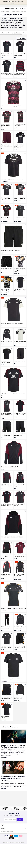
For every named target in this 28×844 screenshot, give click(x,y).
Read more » (4, 757)
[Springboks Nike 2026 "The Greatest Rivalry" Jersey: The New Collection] (13, 736)
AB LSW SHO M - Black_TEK (19, 361)
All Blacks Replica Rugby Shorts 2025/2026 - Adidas (11, 250)
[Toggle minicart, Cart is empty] (25, 8)
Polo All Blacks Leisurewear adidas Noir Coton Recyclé (6, 361)
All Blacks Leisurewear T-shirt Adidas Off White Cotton (20, 342)
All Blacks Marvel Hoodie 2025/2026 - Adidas (19, 697)
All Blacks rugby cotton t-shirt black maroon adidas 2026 (7, 505)
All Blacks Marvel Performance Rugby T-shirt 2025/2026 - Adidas (13, 608)
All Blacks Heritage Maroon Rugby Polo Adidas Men (19, 74)
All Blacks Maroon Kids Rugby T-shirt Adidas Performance (20, 555)
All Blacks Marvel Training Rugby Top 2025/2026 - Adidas (19, 576)
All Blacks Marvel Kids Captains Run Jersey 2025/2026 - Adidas (5, 291)
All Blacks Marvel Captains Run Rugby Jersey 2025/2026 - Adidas (20, 270)
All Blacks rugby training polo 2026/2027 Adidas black (20, 414)
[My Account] (21, 8)
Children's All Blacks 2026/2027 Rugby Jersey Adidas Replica (5, 198)
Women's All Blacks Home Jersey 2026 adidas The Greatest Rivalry (19, 146)
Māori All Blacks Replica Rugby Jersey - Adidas (5, 218)
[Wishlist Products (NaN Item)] (23, 8)
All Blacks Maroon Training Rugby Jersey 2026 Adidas (11, 106)
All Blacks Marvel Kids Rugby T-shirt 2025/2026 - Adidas (12, 679)
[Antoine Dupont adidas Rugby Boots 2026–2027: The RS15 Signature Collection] (13, 767)
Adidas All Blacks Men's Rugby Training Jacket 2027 (6, 485)
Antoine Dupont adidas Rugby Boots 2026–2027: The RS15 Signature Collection (13, 778)
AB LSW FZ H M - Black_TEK (6, 341)
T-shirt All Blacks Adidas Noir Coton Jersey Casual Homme (20, 290)
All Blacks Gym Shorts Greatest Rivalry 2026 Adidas (6, 145)
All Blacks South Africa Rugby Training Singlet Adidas (20, 125)
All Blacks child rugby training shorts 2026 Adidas (20, 434)
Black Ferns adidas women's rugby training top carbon (6, 575)
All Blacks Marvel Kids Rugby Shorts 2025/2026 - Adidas (6, 697)
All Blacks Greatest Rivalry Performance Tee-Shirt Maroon (6, 125)
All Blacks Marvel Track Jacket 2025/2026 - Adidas (20, 627)
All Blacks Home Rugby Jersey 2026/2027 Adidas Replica (12, 179)
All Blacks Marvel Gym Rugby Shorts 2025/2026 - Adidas (20, 646)
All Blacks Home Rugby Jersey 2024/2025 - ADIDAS (20, 218)
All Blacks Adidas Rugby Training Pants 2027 (5, 627)
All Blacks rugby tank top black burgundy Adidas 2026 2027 (6, 414)
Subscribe (20, 819)
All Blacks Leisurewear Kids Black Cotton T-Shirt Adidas (12, 323)
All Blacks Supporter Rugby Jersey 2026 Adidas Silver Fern (7, 74)
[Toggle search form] (19, 8)
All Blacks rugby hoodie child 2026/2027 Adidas (6, 555)
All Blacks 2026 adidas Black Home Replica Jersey (6, 54)
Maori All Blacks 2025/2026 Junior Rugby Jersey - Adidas (19, 197)
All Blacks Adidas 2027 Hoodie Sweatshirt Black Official (11, 537)
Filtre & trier (22, 38)
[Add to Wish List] (11, 41)
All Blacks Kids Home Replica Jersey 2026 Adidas (20, 54)
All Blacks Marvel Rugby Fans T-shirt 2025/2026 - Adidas (6, 646)
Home (2, 11)
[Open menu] (2, 8)
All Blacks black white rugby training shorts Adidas (6, 434)
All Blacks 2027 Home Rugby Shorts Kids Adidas (6, 269)
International (8, 11)
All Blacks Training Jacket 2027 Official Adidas (9, 466)
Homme (24, 32)
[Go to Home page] (9, 8)
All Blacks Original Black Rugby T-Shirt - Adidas (5, 717)
